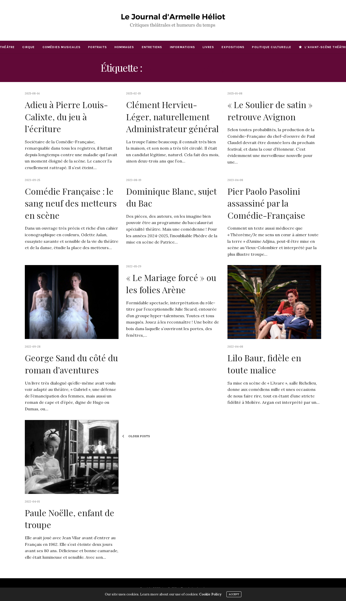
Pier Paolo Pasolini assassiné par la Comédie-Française (266, 203)
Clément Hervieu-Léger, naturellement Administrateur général (172, 116)
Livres (208, 47)
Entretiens (152, 47)
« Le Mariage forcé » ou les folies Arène (171, 283)
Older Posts (139, 436)
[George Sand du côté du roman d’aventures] (72, 302)
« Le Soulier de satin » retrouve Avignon (270, 111)
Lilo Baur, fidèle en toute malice (264, 364)
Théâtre (7, 47)
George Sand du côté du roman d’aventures (71, 364)
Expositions (233, 47)
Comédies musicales (62, 47)
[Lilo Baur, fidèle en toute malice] (274, 302)
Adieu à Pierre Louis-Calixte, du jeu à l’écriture (66, 116)
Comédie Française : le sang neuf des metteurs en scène (71, 203)
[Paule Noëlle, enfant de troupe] (72, 457)
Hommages (124, 47)
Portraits (97, 47)
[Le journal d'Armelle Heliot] (172, 20)
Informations (182, 47)
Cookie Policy (210, 594)
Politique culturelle (271, 47)
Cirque (28, 47)
